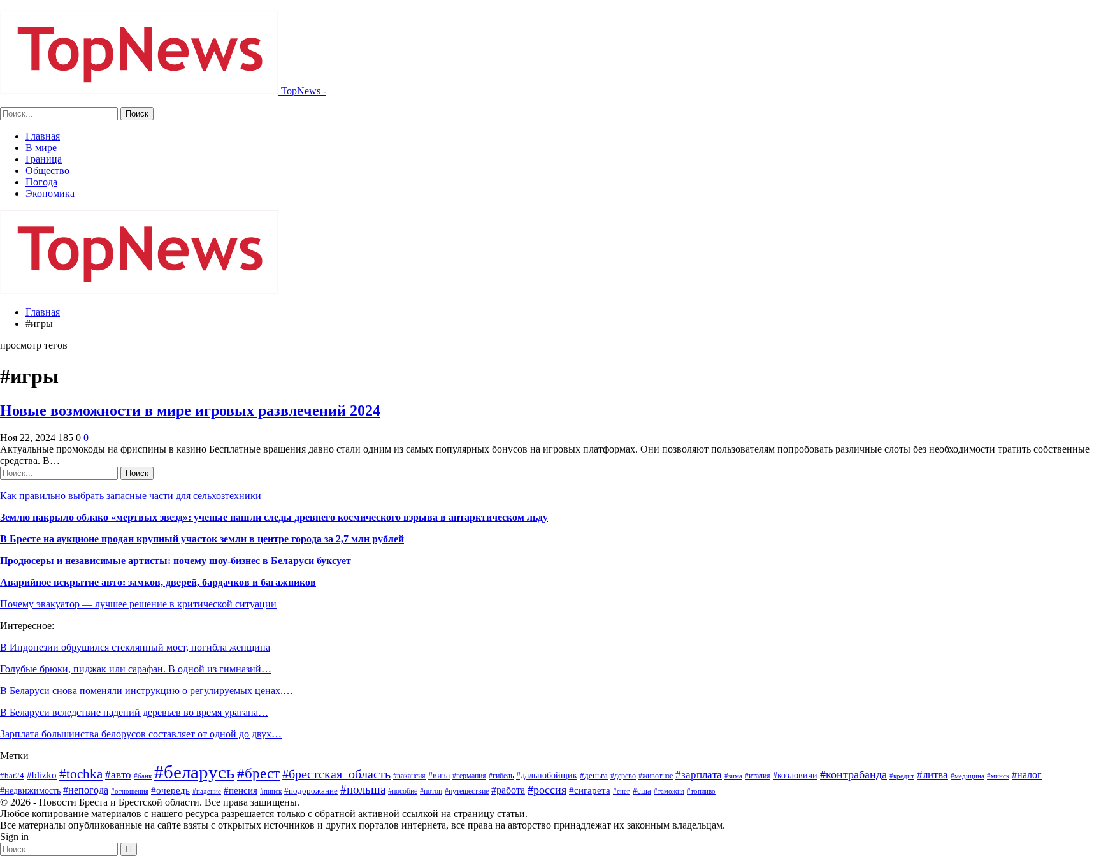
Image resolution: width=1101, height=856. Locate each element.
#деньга (594, 775)
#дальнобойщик (546, 775)
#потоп (431, 791)
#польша (362, 789)
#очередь (170, 790)
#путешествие (467, 791)
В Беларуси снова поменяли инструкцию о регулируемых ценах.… (146, 690)
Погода (41, 182)
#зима (733, 776)
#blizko (42, 775)
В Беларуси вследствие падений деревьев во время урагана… (134, 712)
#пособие (402, 791)
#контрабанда (853, 774)
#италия (757, 775)
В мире (41, 147)
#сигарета (589, 790)
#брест (258, 773)
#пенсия (240, 790)
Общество (47, 170)
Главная (42, 136)
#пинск (271, 791)
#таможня (669, 791)
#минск (998, 776)
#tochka (81, 773)
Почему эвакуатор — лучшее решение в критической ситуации (138, 603)
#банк (143, 776)
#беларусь (194, 772)
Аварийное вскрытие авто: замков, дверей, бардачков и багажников (158, 582)
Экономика (50, 193)
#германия (469, 775)
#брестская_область (336, 774)
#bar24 (12, 775)
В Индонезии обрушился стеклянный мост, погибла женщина (135, 647)
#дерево (623, 775)
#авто (118, 775)
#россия (547, 789)
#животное (655, 775)
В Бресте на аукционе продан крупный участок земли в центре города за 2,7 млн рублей (202, 538)
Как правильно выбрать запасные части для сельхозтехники (130, 495)
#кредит (901, 776)
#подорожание (311, 790)
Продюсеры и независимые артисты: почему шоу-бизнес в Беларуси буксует (175, 560)
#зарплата (698, 775)
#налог (1027, 774)
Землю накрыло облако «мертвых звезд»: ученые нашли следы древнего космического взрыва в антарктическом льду (274, 517)
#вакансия (409, 775)
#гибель (501, 775)
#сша (642, 790)
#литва (932, 775)
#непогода (85, 790)
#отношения (129, 791)
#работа (508, 790)
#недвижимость (30, 790)
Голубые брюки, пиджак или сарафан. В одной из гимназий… (135, 669)
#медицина (967, 776)
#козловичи (795, 775)
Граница (43, 159)
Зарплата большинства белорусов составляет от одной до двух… (141, 734)
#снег (621, 791)
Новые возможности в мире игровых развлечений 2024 (190, 410)
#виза (439, 775)
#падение (206, 791)
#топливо (701, 791)
